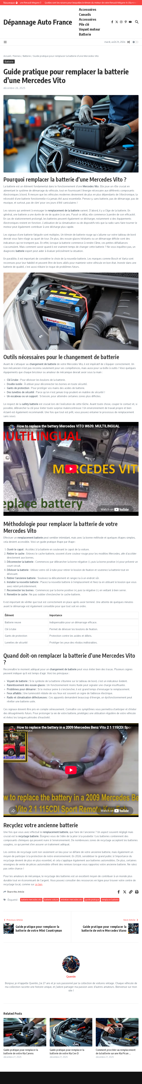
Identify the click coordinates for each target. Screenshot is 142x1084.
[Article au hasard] (128, 42)
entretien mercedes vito (71, 899)
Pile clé (84, 24)
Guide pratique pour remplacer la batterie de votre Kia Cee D (67, 1051)
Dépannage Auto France (37, 22)
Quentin (71, 976)
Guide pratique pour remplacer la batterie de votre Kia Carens (20, 1051)
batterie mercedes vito (31, 899)
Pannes (17, 56)
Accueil (7, 56)
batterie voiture (51, 899)
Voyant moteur (89, 29)
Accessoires (87, 9)
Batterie (85, 34)
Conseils (85, 14)
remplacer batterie (110, 899)
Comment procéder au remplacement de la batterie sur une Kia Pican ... (116, 1051)
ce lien (38, 884)
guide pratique (92, 899)
